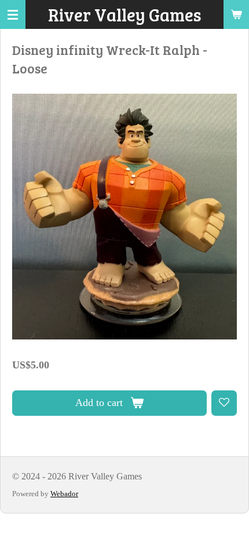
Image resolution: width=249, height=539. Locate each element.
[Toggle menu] (12, 14)
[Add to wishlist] (224, 403)
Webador (64, 493)
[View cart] (236, 14)
